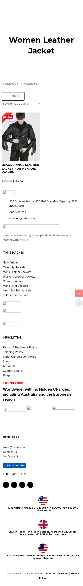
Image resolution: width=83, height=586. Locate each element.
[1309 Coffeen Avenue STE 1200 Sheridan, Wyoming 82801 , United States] (43, 500)
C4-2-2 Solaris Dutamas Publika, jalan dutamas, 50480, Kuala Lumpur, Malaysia (43, 556)
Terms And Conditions (56, 573)
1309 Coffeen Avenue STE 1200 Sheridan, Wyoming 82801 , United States (43, 509)
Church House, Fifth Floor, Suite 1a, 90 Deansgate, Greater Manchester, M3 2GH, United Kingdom (43, 533)
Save (10, 116)
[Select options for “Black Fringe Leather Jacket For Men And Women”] (36, 145)
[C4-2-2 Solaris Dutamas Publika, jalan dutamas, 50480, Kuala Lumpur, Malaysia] (43, 548)
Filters (14, 96)
